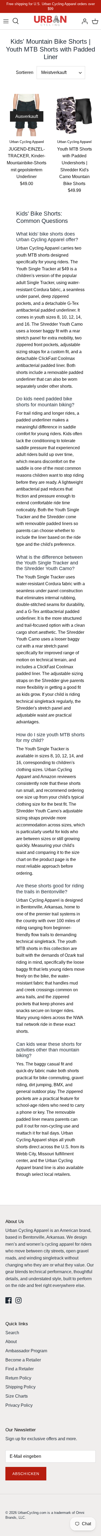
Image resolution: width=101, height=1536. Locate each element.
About (11, 1341)
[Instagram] (18, 1300)
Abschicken (25, 1474)
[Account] (83, 21)
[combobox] (61, 72)
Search (12, 1332)
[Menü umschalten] (6, 21)
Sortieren (24, 72)
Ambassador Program (26, 1350)
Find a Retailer (19, 1369)
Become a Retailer (23, 1360)
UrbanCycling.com (32, 1513)
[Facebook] (8, 1300)
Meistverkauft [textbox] (54, 72)
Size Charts (16, 1396)
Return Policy (18, 1378)
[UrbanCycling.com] (50, 21)
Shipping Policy (20, 1387)
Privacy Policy (19, 1405)
